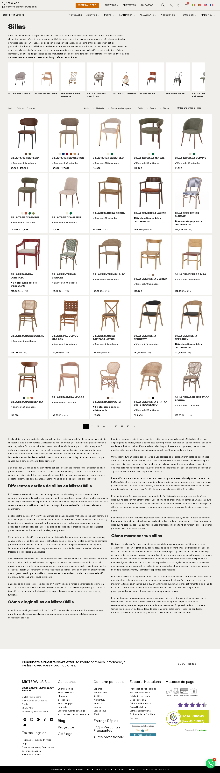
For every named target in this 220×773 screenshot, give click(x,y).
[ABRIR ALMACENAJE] (155, 15)
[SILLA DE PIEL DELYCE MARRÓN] (69, 316)
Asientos (21, 108)
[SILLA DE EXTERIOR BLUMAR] (192, 193)
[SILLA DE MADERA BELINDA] (151, 254)
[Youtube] (25, 725)
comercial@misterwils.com (35, 711)
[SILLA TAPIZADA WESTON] (69, 133)
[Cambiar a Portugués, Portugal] (199, 5)
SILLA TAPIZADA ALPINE (66, 218)
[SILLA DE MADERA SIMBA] (192, 254)
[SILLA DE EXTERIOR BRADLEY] (69, 254)
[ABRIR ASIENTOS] (99, 15)
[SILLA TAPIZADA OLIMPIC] (192, 133)
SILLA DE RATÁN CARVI (107, 402)
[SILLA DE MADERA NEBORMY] (151, 316)
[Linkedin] (52, 719)
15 (128, 426)
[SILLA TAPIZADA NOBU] (28, 193)
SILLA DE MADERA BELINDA (150, 279)
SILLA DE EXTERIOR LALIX (109, 275)
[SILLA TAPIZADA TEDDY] (28, 133)
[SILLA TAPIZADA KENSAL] (151, 133)
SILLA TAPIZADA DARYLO (108, 158)
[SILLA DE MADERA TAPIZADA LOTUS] (110, 316)
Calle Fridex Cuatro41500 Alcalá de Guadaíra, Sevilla (35, 700)
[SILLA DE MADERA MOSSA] (69, 377)
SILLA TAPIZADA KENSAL (149, 158)
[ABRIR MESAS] (113, 15)
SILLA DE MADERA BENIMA (27, 402)
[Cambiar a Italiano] (193, 5)
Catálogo (65, 734)
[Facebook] (25, 719)
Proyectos (66, 727)
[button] (210, 763)
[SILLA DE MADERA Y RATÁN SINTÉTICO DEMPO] (151, 377)
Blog (61, 721)
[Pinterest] (38, 719)
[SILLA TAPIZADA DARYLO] (110, 133)
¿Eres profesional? (109, 737)
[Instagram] (32, 719)
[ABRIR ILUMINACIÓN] (134, 15)
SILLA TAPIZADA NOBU (25, 218)
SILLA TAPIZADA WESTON (68, 158)
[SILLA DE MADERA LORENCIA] (28, 254)
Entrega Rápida (106, 721)
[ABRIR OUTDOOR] (195, 15)
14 (122, 426)
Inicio (10, 108)
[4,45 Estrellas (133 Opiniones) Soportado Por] (173, 716)
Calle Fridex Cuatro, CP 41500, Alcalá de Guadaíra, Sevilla (98, 769)
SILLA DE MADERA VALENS (150, 213)
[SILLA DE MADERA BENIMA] (28, 377)
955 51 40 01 (28, 707)
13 (116, 426)
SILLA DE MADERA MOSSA (68, 398)
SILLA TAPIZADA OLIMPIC (190, 158)
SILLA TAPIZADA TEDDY (25, 158)
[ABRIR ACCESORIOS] (177, 15)
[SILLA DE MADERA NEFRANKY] (192, 316)
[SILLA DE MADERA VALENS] (151, 193)
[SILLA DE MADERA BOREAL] (28, 316)
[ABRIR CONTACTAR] (155, 5)
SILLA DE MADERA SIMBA (190, 275)
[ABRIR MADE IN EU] (214, 15)
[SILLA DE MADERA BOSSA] (110, 193)
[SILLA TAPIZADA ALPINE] (69, 193)
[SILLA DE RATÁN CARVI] (110, 377)
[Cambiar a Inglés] (206, 5)
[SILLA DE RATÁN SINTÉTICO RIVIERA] (192, 377)
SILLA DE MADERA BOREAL (27, 336)
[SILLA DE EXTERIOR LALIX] (110, 254)
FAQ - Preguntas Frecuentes (107, 729)
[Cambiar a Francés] (212, 5)
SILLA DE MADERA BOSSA (109, 213)
